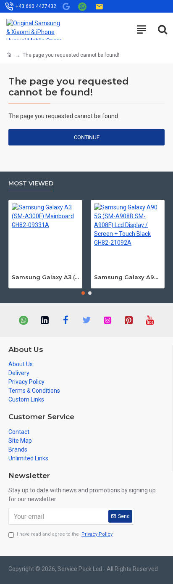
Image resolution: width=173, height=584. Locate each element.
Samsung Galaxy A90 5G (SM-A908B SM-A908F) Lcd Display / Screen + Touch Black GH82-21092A (127, 277)
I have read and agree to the (65, 534)
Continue (87, 137)
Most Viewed (30, 183)
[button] (83, 293)
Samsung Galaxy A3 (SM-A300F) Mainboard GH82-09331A (45, 277)
